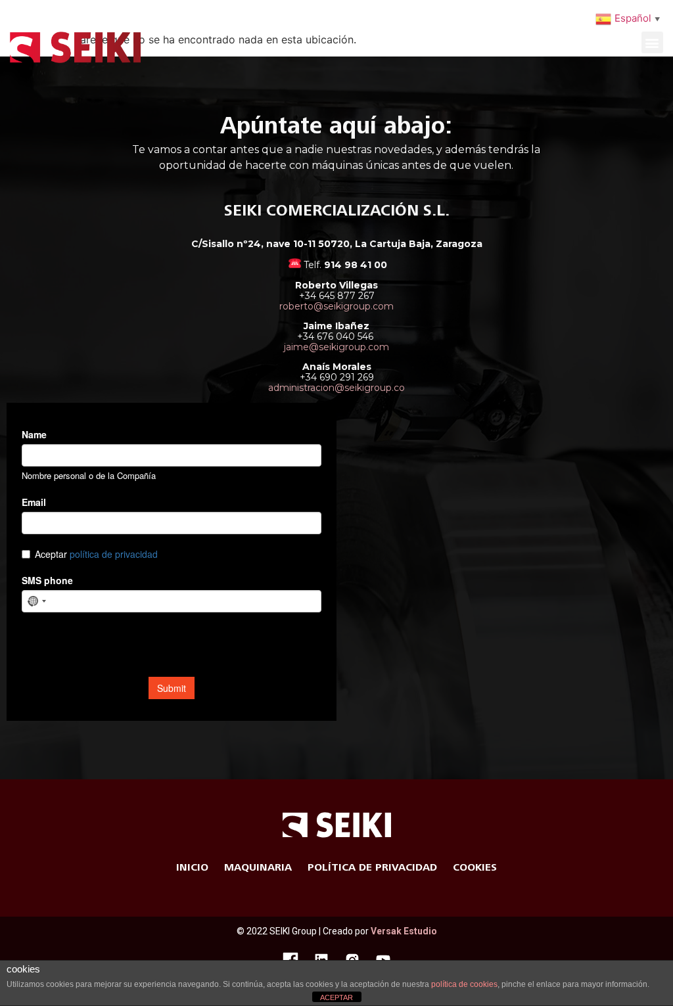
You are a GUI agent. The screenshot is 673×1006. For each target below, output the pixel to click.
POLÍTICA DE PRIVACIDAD (372, 867)
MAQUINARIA (258, 867)
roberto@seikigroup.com (336, 306)
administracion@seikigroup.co (336, 388)
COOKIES (475, 867)
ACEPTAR (336, 997)
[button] (652, 42)
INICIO (192, 867)
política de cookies (464, 984)
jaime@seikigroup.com (336, 347)
